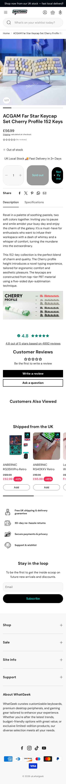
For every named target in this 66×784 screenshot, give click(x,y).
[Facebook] (19, 193)
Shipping (6, 134)
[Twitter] (25, 193)
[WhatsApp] (38, 193)
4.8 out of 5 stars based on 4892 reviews (33, 343)
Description (11, 202)
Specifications (34, 202)
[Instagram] (29, 748)
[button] (33, 22)
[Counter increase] (20, 175)
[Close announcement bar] (62, 3)
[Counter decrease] (6, 175)
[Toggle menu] (5, 12)
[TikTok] (36, 748)
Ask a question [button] (33, 383)
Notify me (58, 175)
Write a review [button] (33, 374)
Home (6, 33)
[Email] (44, 193)
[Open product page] (16, 446)
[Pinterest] (32, 193)
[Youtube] (44, 748)
